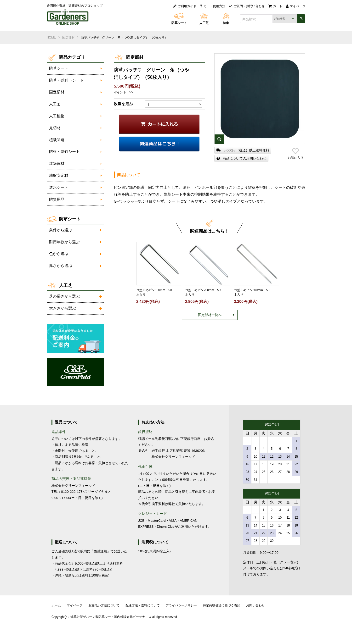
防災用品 (56, 199)
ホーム (56, 605)
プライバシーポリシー (181, 605)
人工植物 (56, 116)
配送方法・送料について (142, 605)
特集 (226, 23)
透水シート (58, 187)
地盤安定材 (58, 175)
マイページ (297, 6)
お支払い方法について (103, 605)
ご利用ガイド (187, 6)
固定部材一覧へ (209, 315)
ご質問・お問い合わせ (249, 6)
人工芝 (204, 23)
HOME (51, 37)
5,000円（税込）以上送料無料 (246, 150)
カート (277, 6)
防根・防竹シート (64, 152)
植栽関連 (56, 140)
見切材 (55, 128)
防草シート (179, 23)
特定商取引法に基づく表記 (221, 605)
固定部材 (68, 37)
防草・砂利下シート (66, 80)
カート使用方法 (214, 6)
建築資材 (56, 163)
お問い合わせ (255, 605)
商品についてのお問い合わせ (244, 158)
